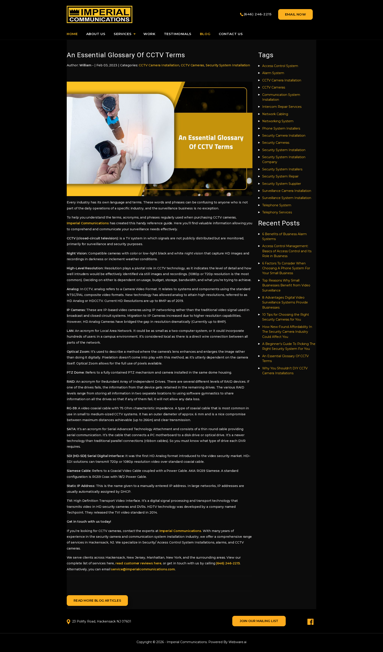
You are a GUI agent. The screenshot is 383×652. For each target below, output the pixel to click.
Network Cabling (275, 114)
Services (122, 34)
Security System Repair (280, 176)
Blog (205, 34)
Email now (295, 14)
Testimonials (178, 34)
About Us (96, 34)
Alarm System (273, 73)
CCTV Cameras (192, 65)
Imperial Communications (88, 223)
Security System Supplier (281, 184)
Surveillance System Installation (286, 198)
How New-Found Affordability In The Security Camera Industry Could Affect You (287, 332)
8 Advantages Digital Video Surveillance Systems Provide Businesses (285, 302)
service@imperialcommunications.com (143, 569)
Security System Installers (282, 169)
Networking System (277, 121)
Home (72, 34)
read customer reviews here (138, 563)
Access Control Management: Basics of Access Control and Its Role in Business (286, 251)
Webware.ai (237, 642)
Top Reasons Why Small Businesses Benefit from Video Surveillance (286, 285)
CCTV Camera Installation (159, 65)
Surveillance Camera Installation (286, 191)
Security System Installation (228, 65)
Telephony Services (277, 212)
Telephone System (276, 205)
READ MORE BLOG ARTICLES (97, 601)
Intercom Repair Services (281, 107)
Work (149, 34)
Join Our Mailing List (259, 621)
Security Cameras (275, 143)
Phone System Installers (281, 128)
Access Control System (280, 66)
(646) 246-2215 (258, 14)
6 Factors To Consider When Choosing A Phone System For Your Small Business (286, 268)
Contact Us (231, 34)
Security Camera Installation (283, 136)
